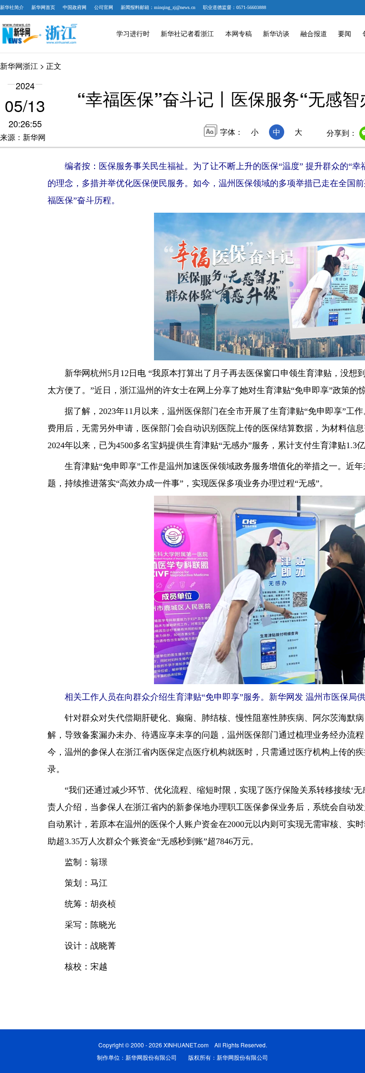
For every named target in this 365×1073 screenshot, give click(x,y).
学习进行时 (133, 34)
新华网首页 (43, 7)
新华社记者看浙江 (187, 34)
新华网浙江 (19, 65)
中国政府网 (74, 7)
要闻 (344, 34)
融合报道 (313, 34)
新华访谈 (276, 34)
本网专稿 (238, 34)
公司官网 (103, 7)
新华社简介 (12, 7)
